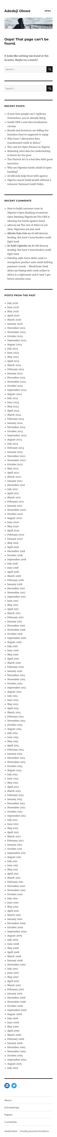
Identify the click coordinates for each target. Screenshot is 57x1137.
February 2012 (15, 840)
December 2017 (16, 588)
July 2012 (12, 819)
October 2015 (15, 683)
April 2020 (13, 530)
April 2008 (13, 952)
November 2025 (16, 332)
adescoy (12, 225)
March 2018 (14, 575)
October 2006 (15, 1005)
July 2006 (12, 1018)
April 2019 (13, 547)
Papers (8, 1114)
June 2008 (13, 943)
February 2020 (15, 534)
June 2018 (13, 567)
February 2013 (15, 795)
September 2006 (17, 1010)
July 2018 (12, 563)
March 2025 (14, 365)
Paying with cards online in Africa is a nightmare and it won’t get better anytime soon (29, 274)
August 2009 (14, 935)
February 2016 (15, 666)
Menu (48, 11)
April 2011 (12, 873)
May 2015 (12, 704)
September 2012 (16, 815)
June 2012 (13, 824)
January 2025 (15, 373)
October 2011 (14, 848)
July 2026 (12, 303)
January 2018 (14, 584)
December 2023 (16, 427)
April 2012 (13, 832)
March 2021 (14, 497)
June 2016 (13, 650)
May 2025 (13, 356)
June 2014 (13, 737)
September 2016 (16, 637)
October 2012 (15, 811)
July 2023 (12, 443)
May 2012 (12, 828)
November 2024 (16, 381)
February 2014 (15, 749)
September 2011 (16, 852)
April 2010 (13, 910)
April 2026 (13, 315)
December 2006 (16, 997)
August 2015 (14, 691)
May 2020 (13, 526)
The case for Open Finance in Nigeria (28, 146)
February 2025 (15, 369)
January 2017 (14, 621)
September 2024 (16, 389)
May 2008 (13, 948)
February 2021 (15, 501)
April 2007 (13, 981)
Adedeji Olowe (17, 11)
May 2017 (12, 604)
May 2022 (13, 468)
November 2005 (16, 1051)
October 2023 (15, 431)
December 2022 (16, 456)
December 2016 (16, 625)
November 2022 (16, 460)
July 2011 (12, 861)
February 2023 (15, 447)
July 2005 (12, 1067)
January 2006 (15, 1043)
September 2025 (16, 340)
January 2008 (15, 960)
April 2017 (13, 609)
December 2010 (16, 886)
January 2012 (14, 844)
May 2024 (13, 406)
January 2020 (15, 538)
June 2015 (13, 699)
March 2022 (14, 476)
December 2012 (16, 803)
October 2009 (15, 927)
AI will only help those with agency (27, 175)
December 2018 (16, 551)
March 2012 (14, 836)
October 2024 (15, 385)
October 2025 (15, 336)
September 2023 (16, 435)
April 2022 (13, 472)
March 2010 (14, 914)
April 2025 (13, 361)
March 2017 (14, 613)
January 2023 (15, 451)
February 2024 (15, 418)
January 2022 (15, 480)
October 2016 (15, 633)
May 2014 (12, 741)
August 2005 (14, 1063)
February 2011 (15, 881)
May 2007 (13, 976)
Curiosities (10, 1122)
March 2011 (13, 877)
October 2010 (15, 894)
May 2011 (12, 869)
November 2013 (16, 762)
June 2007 (13, 972)
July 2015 (12, 695)
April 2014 (13, 745)
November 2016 (16, 629)
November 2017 (16, 592)
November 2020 (16, 509)
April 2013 (13, 786)
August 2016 (14, 642)
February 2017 (15, 617)
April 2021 (13, 493)
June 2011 (12, 865)
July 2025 (12, 348)
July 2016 (12, 646)
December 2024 (16, 377)
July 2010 (12, 898)
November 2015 (16, 679)
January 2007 (15, 993)
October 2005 (15, 1055)
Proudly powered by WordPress (34, 1131)
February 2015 (15, 716)
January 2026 (15, 323)
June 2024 (13, 402)
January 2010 (14, 919)
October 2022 (15, 464)
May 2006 (13, 1026)
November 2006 (16, 1001)
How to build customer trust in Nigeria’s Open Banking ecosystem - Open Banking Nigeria (28, 212)
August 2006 (14, 1014)
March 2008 (14, 956)
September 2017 (16, 596)
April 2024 (13, 410)
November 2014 (16, 720)
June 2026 (13, 307)
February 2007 (15, 989)
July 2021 (12, 489)
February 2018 (15, 580)
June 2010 (13, 902)
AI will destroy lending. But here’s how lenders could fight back (29, 237)
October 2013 (14, 766)
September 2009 (17, 931)
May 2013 (12, 782)
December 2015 (16, 675)
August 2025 (14, 344)
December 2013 (16, 757)
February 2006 (15, 1038)
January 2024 (15, 423)
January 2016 (14, 671)
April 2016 (13, 658)
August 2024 (14, 394)
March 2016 (14, 662)
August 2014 (14, 728)
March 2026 (14, 319)
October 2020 (15, 513)
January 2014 (14, 753)
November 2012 (16, 807)
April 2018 (13, 571)
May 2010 (12, 906)
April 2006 (13, 1030)
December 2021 (16, 485)
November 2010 (16, 890)
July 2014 (12, 733)
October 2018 (15, 555)
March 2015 (14, 712)
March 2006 (14, 1034)
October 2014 (15, 724)
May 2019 (12, 542)
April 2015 (13, 708)
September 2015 (16, 687)
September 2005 (16, 1059)
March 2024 (14, 414)
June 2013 (12, 778)
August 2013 (14, 770)
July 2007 (12, 968)
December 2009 (16, 923)
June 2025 (13, 352)
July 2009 (12, 939)
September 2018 (16, 559)
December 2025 (16, 327)
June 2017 (12, 600)
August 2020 (14, 518)
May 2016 (12, 654)
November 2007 (16, 964)
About (8, 1100)
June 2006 (13, 1022)
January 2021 (14, 505)
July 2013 (12, 774)
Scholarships (11, 1107)
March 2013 (14, 790)
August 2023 (14, 439)
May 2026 (13, 311)
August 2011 (14, 857)
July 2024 (12, 398)
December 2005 (16, 1047)
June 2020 (13, 522)
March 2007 (14, 985)
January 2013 (14, 799)
